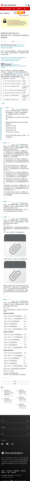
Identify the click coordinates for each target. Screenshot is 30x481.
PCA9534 (10, 47)
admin (5, 41)
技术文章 (19, 8)
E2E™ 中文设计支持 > (7, 8)
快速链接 (3, 427)
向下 (9, 139)
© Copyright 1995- (6, 475)
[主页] (8, 5)
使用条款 (3, 472)
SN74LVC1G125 (5, 46)
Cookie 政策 (9, 470)
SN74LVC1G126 (20, 46)
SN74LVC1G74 (12, 46)
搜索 (26, 5)
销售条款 (23, 470)
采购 (2, 433)
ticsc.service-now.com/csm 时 (19, 73)
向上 (6, 139)
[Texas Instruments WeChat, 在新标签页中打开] (2, 444)
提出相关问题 (20, 13)
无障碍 (2, 470)
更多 (25, 8)
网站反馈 (14, 472)
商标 (8, 472)
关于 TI (3, 420)
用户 (28, 5)
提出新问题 (24, 13)
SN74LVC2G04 (4, 47)
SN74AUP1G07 (20, 45)
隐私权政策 (16, 470)
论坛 (14, 8)
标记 (15, 381)
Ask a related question (14, 22)
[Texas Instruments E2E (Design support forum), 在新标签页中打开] (7, 444)
